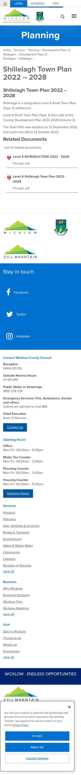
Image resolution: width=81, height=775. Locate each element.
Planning (9, 519)
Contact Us (15, 427)
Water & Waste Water (18, 546)
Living (18, 3)
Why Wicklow (13, 588)
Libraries (9, 559)
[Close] (69, 707)
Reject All (37, 747)
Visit (56, 3)
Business (37, 3)
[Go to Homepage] (20, 227)
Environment (12, 539)
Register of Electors (17, 566)
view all (8, 571)
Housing (9, 513)
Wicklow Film (12, 602)
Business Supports (16, 595)
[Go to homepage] (20, 251)
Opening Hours (18, 493)
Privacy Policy (20, 725)
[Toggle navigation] (74, 16)
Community (11, 552)
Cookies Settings (37, 758)
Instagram (23, 336)
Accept (37, 736)
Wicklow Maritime (16, 608)
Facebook (21, 292)
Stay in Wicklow (14, 631)
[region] (37, 736)
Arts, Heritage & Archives (21, 526)
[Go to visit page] (61, 227)
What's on (10, 645)
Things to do (12, 638)
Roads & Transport (16, 532)
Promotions (11, 651)
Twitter (21, 314)
